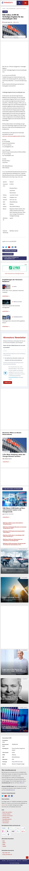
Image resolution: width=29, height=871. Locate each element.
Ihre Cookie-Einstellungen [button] (14, 863)
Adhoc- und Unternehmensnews (11, 8)
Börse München (6, 821)
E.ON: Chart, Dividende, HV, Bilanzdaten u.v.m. (11, 258)
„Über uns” (21, 782)
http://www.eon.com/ (17, 762)
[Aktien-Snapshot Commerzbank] (18, 828)
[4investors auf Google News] (12, 247)
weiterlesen (5, 296)
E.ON (5, 11)
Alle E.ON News (8, 254)
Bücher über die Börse (7, 812)
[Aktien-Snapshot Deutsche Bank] (23, 828)
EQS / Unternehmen (10, 514)
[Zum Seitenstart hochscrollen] (27, 857)
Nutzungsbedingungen (13, 377)
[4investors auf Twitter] (6, 247)
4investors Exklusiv (6, 814)
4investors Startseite (10, 250)
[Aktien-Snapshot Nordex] (18, 831)
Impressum (19, 860)
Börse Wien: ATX (6, 852)
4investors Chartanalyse (8, 815)
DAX (4, 841)
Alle (25, 3)
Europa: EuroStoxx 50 (7, 854)
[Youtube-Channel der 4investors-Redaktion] (9, 247)
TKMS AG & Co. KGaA (17, 301)
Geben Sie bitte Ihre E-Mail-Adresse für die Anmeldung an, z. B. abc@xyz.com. (14, 354)
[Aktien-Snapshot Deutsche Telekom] (4, 831)
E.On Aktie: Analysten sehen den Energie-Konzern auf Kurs (14, 455)
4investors (3, 8)
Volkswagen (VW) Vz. (18, 316)
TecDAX (4, 846)
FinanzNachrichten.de (7, 819)
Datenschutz (24, 860)
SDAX (4, 844)
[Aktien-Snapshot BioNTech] (13, 828)
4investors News (6, 817)
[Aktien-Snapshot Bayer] (8, 828)
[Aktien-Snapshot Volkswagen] (8, 834)
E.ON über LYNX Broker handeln (14, 269)
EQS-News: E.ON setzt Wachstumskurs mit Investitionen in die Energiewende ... (12, 540)
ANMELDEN (7, 382)
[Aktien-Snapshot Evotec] (8, 831)
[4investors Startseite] (7, 2)
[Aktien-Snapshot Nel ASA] (13, 831)
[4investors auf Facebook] (15, 247)
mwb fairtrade (5, 822)
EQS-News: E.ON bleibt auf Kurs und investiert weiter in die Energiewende (14, 510)
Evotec (15, 286)
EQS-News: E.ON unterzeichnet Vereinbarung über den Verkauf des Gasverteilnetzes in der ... (14, 544)
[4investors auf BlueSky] (3, 247)
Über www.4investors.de (11, 860)
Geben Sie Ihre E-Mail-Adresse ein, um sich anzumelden (14, 346)
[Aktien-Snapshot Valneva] (4, 834)
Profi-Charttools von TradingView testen (14, 273)
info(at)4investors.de (10, 790)
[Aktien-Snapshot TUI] (23, 831)
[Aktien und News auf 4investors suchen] (19, 3)
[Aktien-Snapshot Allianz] (4, 828)
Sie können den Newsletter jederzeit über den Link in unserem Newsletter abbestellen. (13, 363)
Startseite (3, 860)
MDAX (4, 842)
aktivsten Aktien (5, 805)
